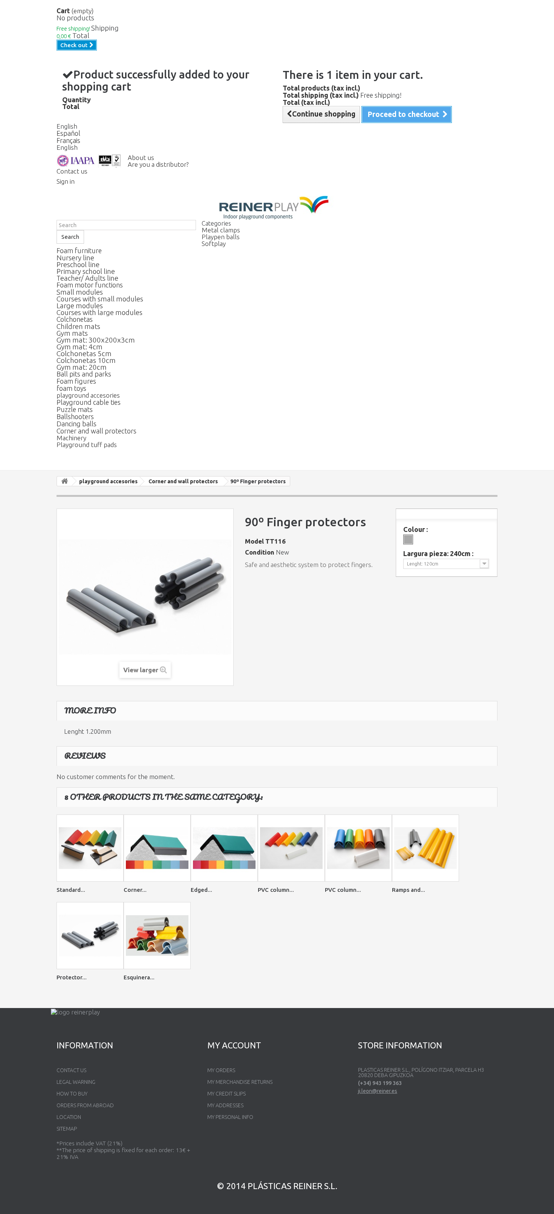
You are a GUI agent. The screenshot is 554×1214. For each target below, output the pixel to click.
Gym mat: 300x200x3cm (96, 340)
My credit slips (226, 1094)
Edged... (201, 890)
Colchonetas (75, 319)
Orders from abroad (85, 1105)
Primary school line (86, 271)
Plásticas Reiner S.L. (292, 1186)
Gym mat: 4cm (80, 347)
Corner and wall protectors (96, 431)
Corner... (135, 890)
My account (234, 1045)
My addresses (225, 1105)
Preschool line (78, 264)
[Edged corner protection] (224, 848)
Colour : (416, 529)
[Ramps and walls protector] (425, 848)
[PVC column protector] (291, 848)
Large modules (80, 305)
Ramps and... (408, 890)
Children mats (78, 326)
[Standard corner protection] (90, 848)
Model (254, 541)
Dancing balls (76, 423)
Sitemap (67, 1129)
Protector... (72, 977)
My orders (221, 1070)
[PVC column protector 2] (358, 848)
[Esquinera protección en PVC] (157, 935)
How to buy (72, 1094)
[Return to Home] (64, 481)
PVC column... (276, 890)
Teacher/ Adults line (87, 278)
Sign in (66, 181)
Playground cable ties (89, 402)
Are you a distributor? (158, 164)
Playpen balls (221, 236)
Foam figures (76, 381)
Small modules (80, 292)
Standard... (71, 890)
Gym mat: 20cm (82, 367)
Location (69, 1117)
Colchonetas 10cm (86, 360)
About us (141, 157)
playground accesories (88, 395)
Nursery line (75, 257)
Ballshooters (75, 416)
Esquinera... (139, 977)
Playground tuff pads (87, 444)
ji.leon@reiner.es (377, 1091)
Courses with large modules (99, 312)
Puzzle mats (75, 409)
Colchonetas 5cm (84, 353)
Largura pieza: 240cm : (439, 553)
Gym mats (72, 333)
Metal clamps (221, 230)
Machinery (71, 437)
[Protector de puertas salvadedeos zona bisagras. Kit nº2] (90, 935)
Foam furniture (79, 250)
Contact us (72, 171)
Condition (259, 552)
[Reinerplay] (277, 208)
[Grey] (408, 539)
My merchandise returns (239, 1082)
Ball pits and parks (84, 374)
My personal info (230, 1117)
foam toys (71, 388)
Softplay (214, 243)
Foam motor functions (90, 285)
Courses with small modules (100, 299)
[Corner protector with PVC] (157, 848)
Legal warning (76, 1082)
